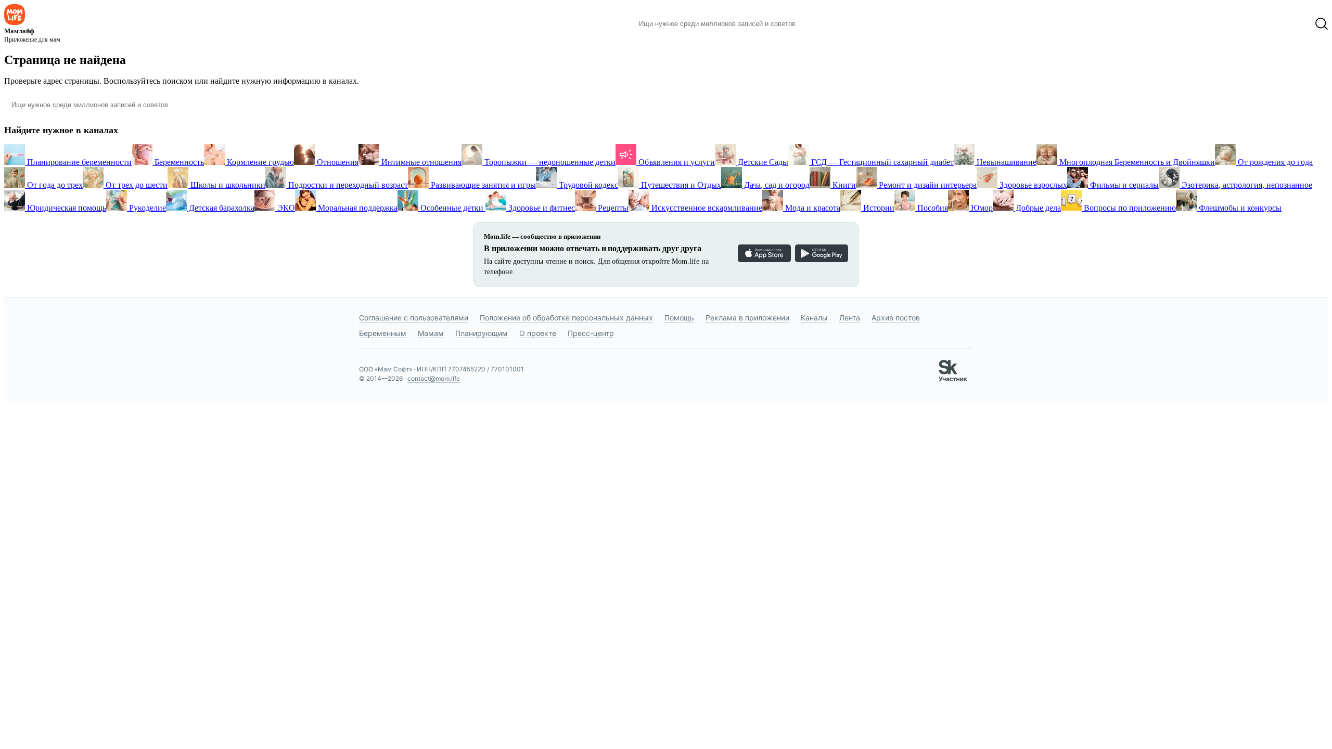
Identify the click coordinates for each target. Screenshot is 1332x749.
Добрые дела (1037, 207)
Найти (819, 24)
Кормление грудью (259, 162)
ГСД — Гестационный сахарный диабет (881, 162)
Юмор (981, 207)
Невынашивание (1005, 162)
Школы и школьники (226, 184)
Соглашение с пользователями (413, 317)
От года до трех (54, 184)
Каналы (814, 317)
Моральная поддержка (357, 207)
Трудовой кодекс (587, 184)
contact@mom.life (433, 378)
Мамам (431, 333)
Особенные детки (451, 207)
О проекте (537, 333)
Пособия (931, 207)
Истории (877, 207)
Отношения (336, 162)
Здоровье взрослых (1032, 184)
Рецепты (612, 207)
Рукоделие (146, 207)
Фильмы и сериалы (1123, 184)
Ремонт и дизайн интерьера (927, 184)
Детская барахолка (220, 207)
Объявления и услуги (675, 162)
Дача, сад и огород (776, 184)
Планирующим (481, 333)
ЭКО (285, 207)
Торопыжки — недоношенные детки (549, 162)
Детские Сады (762, 162)
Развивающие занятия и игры (482, 184)
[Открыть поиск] (1321, 24)
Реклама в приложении (747, 317)
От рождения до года (1274, 162)
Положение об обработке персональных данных (566, 317)
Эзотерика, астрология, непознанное (1246, 184)
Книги (843, 184)
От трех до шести (136, 184)
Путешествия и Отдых (680, 184)
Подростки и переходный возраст (347, 184)
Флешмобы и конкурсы (1239, 207)
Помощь (679, 317)
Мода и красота (811, 207)
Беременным (382, 333)
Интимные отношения (420, 162)
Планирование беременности (78, 162)
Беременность (178, 162)
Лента (849, 317)
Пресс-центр (591, 333)
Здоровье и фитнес (540, 207)
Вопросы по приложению (1129, 207)
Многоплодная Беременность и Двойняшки (1136, 162)
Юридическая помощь (65, 207)
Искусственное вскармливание (705, 207)
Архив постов (896, 317)
